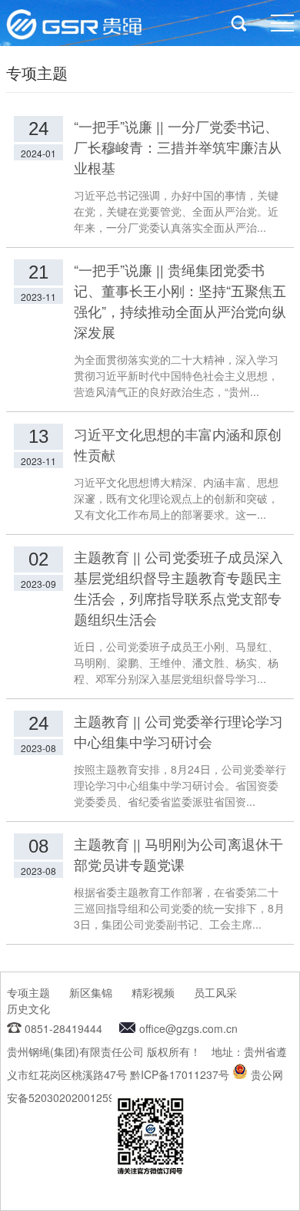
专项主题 (28, 992)
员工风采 (215, 992)
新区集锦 (90, 992)
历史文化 (28, 1008)
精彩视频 (153, 992)
